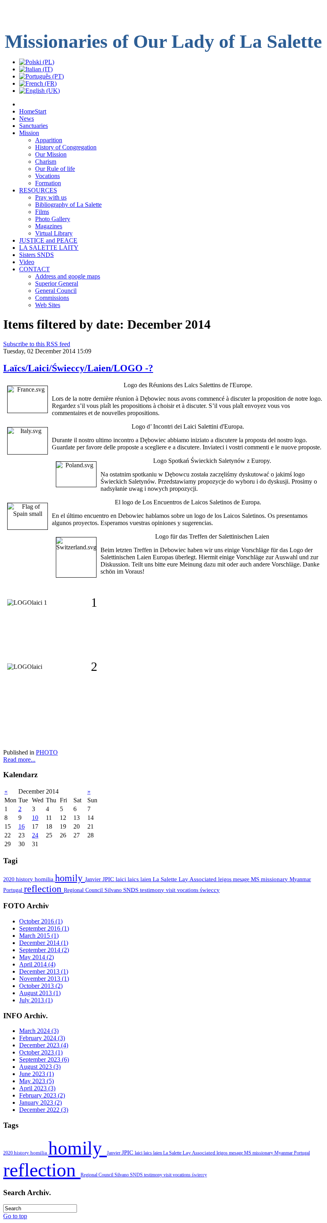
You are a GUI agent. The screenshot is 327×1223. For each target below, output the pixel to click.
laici (122, 879)
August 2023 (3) (40, 1066)
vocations (188, 890)
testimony (153, 890)
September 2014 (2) (44, 950)
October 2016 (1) (41, 921)
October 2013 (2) (41, 985)
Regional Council (84, 890)
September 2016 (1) (44, 928)
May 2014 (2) (36, 957)
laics (134, 879)
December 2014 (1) (43, 942)
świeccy (210, 890)
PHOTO (47, 752)
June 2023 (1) (36, 1073)
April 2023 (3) (37, 1088)
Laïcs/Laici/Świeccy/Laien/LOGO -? (78, 368)
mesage (242, 879)
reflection (44, 889)
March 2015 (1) (39, 935)
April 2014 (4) (37, 964)
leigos (225, 879)
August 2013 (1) (40, 993)
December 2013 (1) (43, 971)
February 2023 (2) (42, 1095)
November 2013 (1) (44, 978)
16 (21, 826)
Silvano (113, 890)
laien (146, 879)
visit (171, 890)
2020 (9, 879)
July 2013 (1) (36, 1000)
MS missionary (270, 879)
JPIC (109, 879)
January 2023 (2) (40, 1102)
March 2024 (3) (39, 1030)
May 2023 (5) (36, 1081)
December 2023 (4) (43, 1045)
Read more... (19, 759)
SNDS (131, 890)
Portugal (13, 890)
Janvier (93, 879)
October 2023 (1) (41, 1052)
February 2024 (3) (42, 1038)
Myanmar (300, 879)
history (25, 879)
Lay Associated (198, 879)
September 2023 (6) (44, 1059)
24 (35, 835)
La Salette (166, 879)
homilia (45, 879)
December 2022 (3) (43, 1109)
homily (70, 878)
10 (35, 817)
